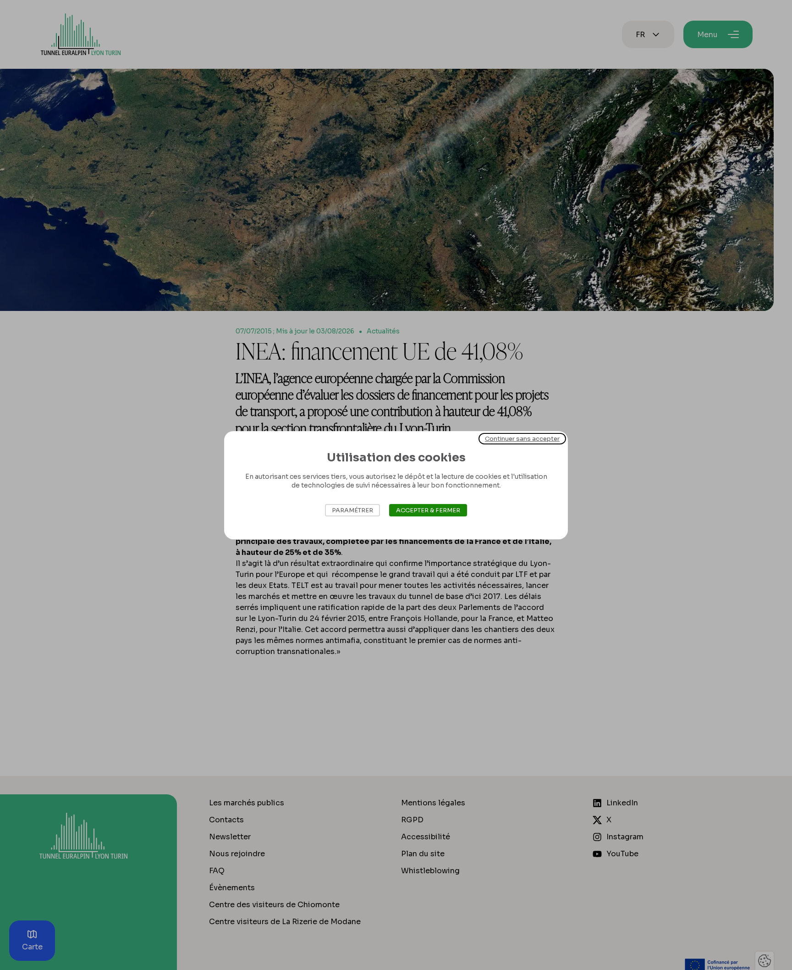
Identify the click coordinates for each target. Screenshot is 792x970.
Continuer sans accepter (522, 438)
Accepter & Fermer (428, 510)
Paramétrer (352, 510)
